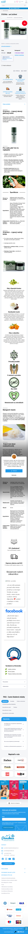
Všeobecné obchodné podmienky (8, 878)
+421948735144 (7, 853)
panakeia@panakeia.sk (9, 850)
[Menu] (26, 1)
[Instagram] (6, 858)
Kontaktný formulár (8, 863)
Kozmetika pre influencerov (7, 891)
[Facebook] (2, 858)
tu (20, 466)
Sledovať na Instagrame (15, 803)
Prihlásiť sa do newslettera (8, 827)
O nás (2, 884)
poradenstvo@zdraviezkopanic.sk (11, 848)
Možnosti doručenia (19, 55)
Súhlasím (15, 471)
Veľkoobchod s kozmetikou (7, 886)
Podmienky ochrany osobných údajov (9, 880)
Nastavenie (14, 475)
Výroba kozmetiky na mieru (7, 889)
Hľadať (25, 5)
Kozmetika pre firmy (5, 893)
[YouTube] (9, 858)
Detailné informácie (5, 46)
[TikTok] (13, 858)
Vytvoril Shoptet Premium (9, 931)
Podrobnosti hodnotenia (18, 17)
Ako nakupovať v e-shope (6, 882)
